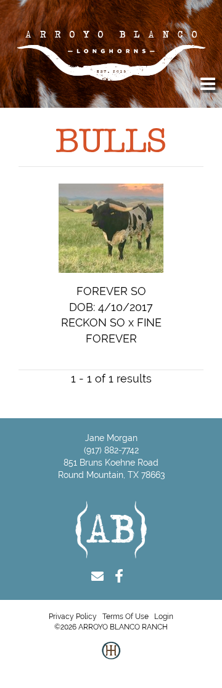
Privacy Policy (73, 616)
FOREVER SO (111, 291)
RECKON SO (93, 322)
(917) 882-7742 (111, 450)
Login (163, 616)
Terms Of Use (125, 616)
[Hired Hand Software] (111, 660)
